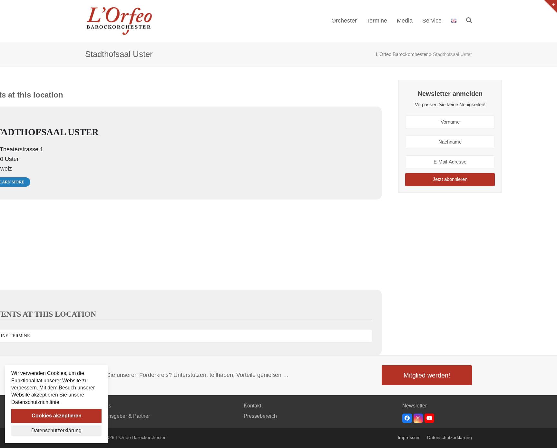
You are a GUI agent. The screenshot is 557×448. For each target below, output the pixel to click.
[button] (469, 21)
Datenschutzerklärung (449, 437)
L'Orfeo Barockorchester (402, 54)
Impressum (409, 437)
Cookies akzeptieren (57, 415)
